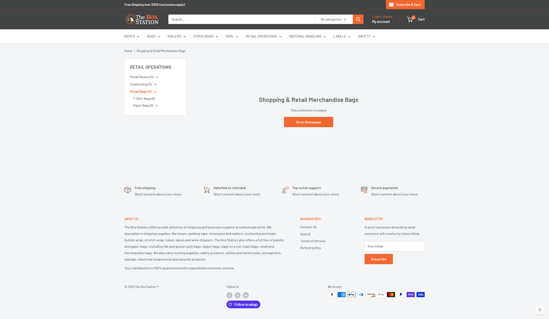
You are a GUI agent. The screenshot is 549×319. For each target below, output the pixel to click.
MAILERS (174, 36)
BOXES (129, 36)
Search (305, 234)
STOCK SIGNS (203, 36)
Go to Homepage (308, 122)
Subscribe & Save (408, 4)
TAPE (230, 36)
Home (128, 51)
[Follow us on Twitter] (238, 295)
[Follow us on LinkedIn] (246, 295)
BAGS (151, 36)
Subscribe (378, 259)
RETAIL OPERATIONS (261, 36)
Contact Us (308, 227)
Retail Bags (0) (141, 91)
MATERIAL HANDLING (305, 36)
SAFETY (364, 36)
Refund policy (310, 248)
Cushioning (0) (141, 84)
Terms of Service (313, 241)
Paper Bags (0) (143, 105)
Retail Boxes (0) (142, 77)
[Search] (358, 19)
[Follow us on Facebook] (229, 295)
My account (381, 21)
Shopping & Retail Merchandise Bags (161, 51)
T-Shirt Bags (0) (144, 98)
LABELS (339, 36)
